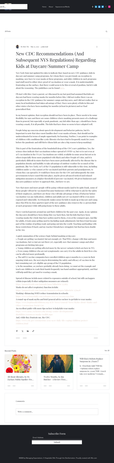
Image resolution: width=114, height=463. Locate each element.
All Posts (8, 31)
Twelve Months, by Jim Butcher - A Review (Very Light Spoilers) (55, 378)
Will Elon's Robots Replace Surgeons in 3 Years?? (91, 360)
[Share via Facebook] (17, 331)
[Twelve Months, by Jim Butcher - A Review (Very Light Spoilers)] (57, 364)
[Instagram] (109, 7)
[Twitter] (103, 7)
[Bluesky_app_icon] (99, 7)
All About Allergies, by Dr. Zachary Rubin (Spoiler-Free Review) (20, 378)
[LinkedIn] (96, 7)
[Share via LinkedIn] (28, 331)
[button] (106, 31)
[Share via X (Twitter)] (22, 331)
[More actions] (97, 46)
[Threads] (93, 7)
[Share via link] (33, 331)
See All (107, 350)
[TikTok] (106, 7)
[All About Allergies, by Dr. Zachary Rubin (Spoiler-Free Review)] (21, 364)
